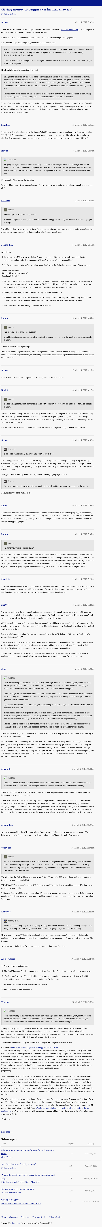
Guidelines (25, 1217)
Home (4, 1217)
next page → (7, 1132)
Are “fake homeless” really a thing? (18, 1164)
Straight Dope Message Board (14, 3)
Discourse (16, 1223)
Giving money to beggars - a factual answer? (36, 9)
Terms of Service (40, 1217)
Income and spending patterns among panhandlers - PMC (35, 1047)
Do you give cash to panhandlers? (17, 1189)
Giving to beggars (10, 1199)
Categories (13, 1217)
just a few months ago (69, 29)
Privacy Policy (55, 1217)
